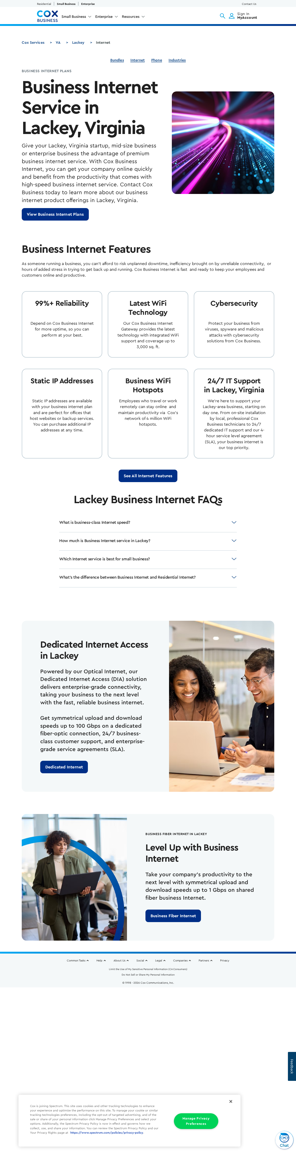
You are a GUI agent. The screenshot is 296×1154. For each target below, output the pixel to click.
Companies (180, 960)
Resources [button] (130, 17)
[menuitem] (76, 17)
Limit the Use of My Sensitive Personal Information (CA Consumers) (148, 969)
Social (140, 960)
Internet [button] (137, 60)
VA (58, 42)
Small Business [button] (74, 17)
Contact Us (249, 4)
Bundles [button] (117, 60)
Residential (44, 4)
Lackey (78, 42)
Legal (158, 960)
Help (99, 960)
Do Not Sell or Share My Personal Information (148, 974)
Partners (204, 960)
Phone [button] (156, 60)
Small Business (66, 4)
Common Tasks (76, 960)
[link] (55, 214)
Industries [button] (177, 60)
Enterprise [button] (104, 17)
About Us (119, 960)
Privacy (224, 960)
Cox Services (33, 42)
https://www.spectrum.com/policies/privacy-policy (106, 1132)
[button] (222, 16)
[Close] (231, 1101)
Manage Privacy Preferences (196, 1121)
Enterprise (88, 4)
